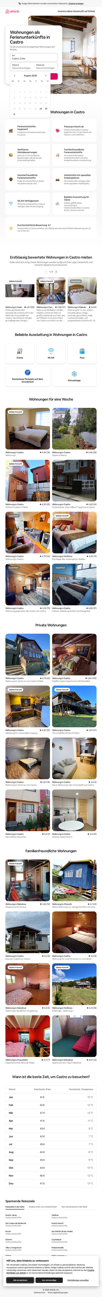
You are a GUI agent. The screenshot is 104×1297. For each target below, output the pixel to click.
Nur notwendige (49, 1280)
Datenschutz (39, 1292)
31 (14, 114)
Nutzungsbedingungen (58, 1292)
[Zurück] (46, 272)
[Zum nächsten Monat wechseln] (46, 76)
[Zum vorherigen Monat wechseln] (14, 76)
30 (46, 109)
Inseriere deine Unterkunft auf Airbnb (76, 11)
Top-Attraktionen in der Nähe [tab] (74, 1207)
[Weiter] (56, 272)
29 (41, 109)
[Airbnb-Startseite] (12, 11)
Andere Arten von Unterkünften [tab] (43, 1207)
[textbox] (22, 68)
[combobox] (34, 58)
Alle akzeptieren (20, 1280)
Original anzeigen (76, 3)
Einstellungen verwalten (78, 1280)
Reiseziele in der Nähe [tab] (14, 1207)
